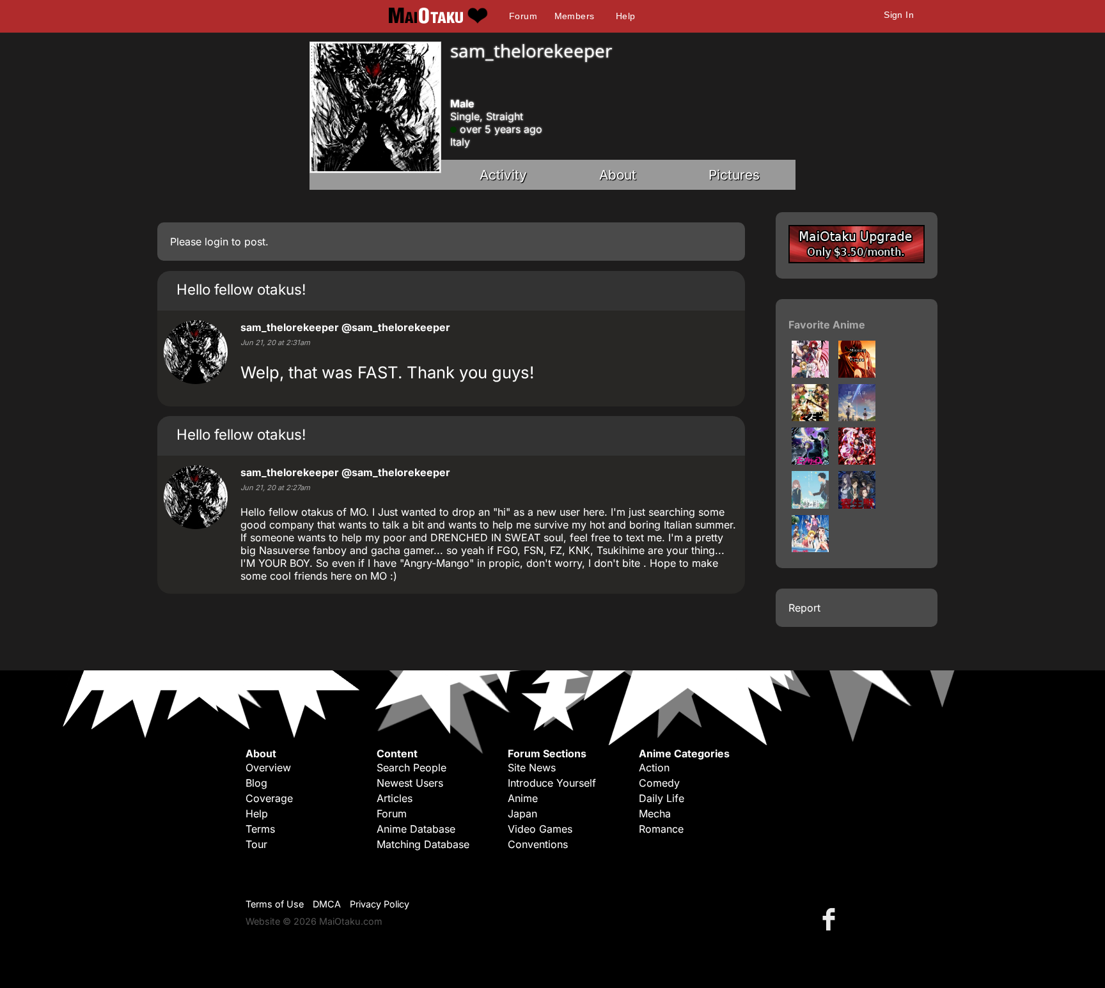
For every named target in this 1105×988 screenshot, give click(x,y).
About (617, 175)
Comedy (659, 782)
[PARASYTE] (856, 504)
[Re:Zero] (856, 460)
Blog (256, 782)
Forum (523, 16)
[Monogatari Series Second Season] (810, 548)
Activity (503, 175)
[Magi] (810, 417)
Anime (523, 798)
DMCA (327, 904)
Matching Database (423, 844)
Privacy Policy (379, 904)
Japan (522, 813)
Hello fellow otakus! (241, 289)
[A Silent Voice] (810, 504)
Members (574, 16)
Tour (256, 844)
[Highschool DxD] (810, 373)
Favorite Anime (826, 324)
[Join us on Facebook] (831, 918)
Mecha (655, 813)
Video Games (540, 828)
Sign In (899, 15)
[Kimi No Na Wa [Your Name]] (856, 417)
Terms (260, 828)
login (216, 241)
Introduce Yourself (552, 782)
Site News (532, 767)
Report (804, 607)
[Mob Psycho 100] (810, 460)
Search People (411, 767)
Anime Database (416, 828)
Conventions (538, 844)
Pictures (734, 175)
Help (626, 16)
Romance (661, 828)
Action (654, 767)
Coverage (269, 798)
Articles (394, 798)
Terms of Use (275, 904)
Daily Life (661, 798)
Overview (268, 767)
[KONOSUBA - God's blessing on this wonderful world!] (856, 373)
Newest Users (410, 782)
